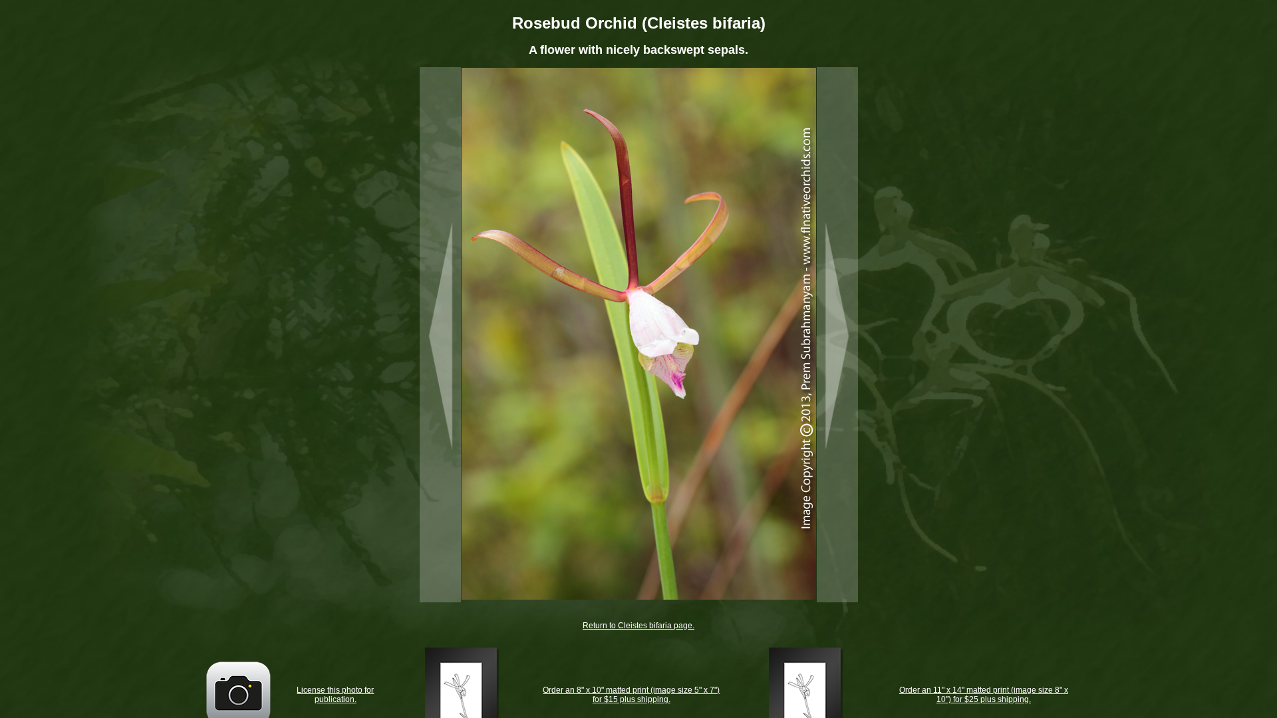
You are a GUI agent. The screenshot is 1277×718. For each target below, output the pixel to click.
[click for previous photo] (440, 335)
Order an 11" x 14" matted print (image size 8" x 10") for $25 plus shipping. (983, 694)
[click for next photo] (837, 335)
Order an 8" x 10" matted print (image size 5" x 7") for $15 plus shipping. (631, 694)
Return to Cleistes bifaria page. (638, 625)
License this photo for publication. (335, 694)
